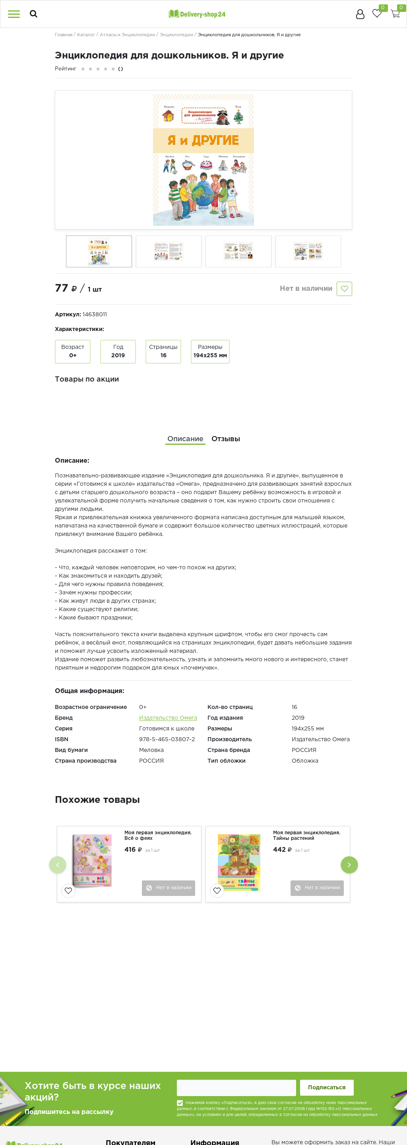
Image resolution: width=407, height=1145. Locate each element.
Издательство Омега (168, 718)
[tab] (185, 439)
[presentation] (57, 865)
